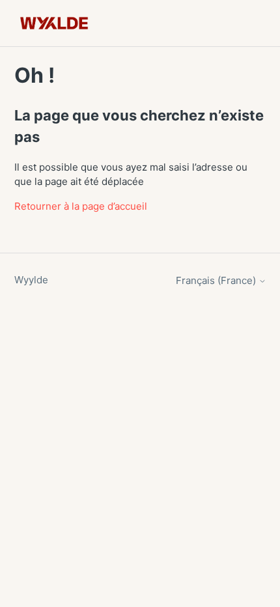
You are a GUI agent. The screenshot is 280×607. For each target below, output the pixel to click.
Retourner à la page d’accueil (80, 206)
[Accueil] (54, 23)
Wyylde (31, 280)
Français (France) (217, 280)
